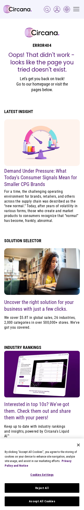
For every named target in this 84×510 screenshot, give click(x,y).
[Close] (78, 445)
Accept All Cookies (42, 501)
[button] (57, 9)
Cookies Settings (41, 474)
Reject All (42, 488)
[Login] (47, 9)
